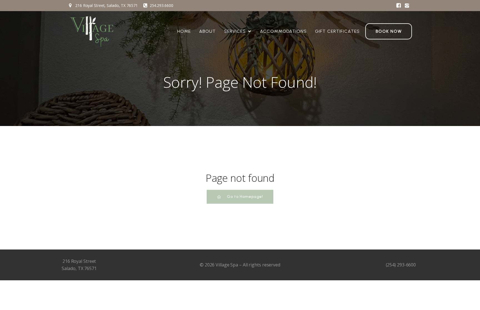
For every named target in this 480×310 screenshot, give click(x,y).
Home (184, 31)
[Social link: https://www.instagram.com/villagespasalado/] (407, 5)
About (207, 31)
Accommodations (283, 31)
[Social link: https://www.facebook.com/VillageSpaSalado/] (398, 5)
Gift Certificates (337, 31)
